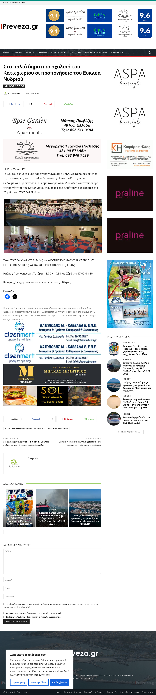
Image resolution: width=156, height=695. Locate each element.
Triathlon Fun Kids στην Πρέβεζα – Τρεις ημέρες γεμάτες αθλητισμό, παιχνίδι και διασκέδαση (19, 519)
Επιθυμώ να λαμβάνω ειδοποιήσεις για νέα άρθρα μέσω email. (33, 617)
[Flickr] (140, 2)
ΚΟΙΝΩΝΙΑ (52, 509)
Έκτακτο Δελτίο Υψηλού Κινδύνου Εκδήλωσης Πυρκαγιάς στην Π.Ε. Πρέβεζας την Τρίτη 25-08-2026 (52, 518)
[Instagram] (144, 2)
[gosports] (5, 93)
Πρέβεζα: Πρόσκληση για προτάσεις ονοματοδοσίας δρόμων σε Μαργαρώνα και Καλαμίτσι (85, 519)
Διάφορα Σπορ (14, 86)
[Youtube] (151, 2)
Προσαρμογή (18, 682)
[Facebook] (137, 2)
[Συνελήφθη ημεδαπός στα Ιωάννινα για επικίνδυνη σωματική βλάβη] (114, 419)
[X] (148, 2)
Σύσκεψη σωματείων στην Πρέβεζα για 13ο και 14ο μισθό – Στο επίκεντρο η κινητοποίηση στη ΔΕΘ (136, 403)
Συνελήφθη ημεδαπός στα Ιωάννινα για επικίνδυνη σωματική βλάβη (136, 420)
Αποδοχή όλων (59, 682)
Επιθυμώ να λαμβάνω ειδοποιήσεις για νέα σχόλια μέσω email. (33, 613)
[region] (39, 669)
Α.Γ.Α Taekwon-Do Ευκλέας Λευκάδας (25, 428)
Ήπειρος (126, 414)
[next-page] (10, 532)
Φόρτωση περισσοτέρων (129, 432)
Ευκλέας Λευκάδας (58, 428)
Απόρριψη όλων (38, 682)
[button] (149, 52)
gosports (15, 94)
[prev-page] (5, 532)
